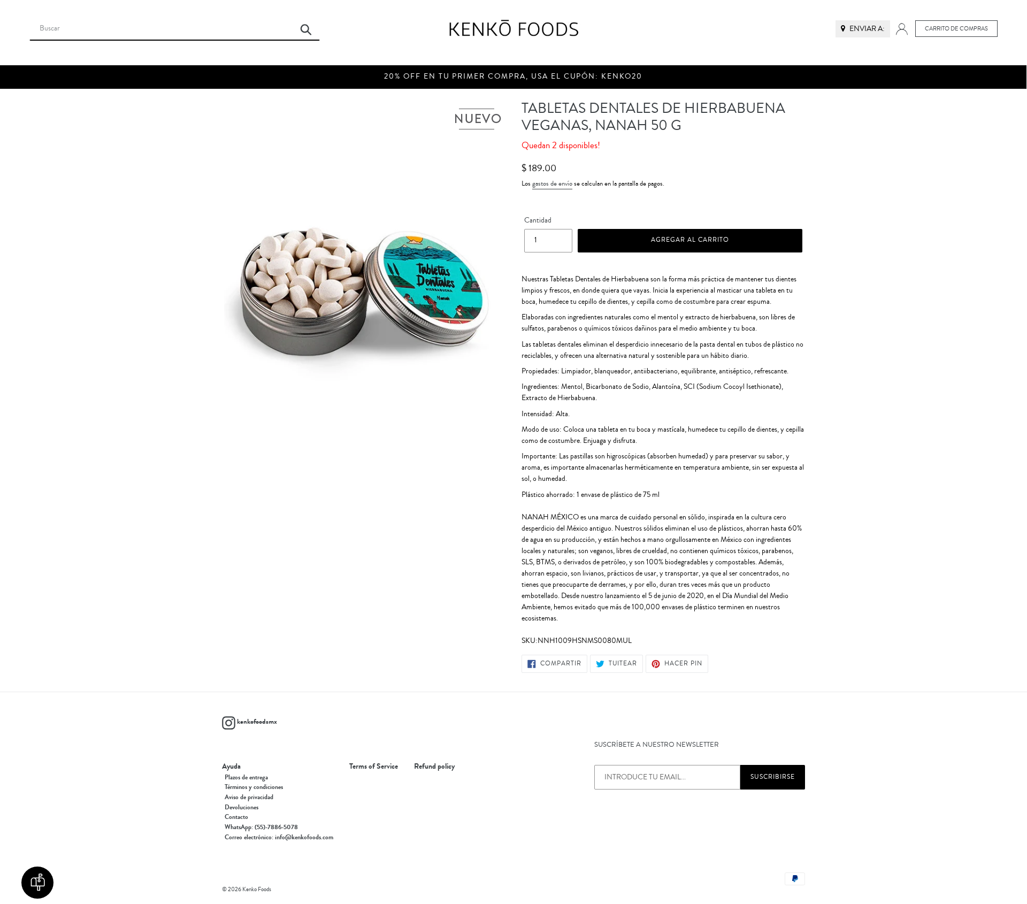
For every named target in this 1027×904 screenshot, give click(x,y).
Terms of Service (373, 766)
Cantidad (537, 220)
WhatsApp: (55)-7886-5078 (261, 827)
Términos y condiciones (254, 787)
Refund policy (434, 766)
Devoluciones (241, 807)
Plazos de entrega (246, 777)
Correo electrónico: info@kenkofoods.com (279, 837)
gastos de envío (552, 183)
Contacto (236, 817)
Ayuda (231, 766)
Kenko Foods (256, 889)
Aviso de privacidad (249, 797)
